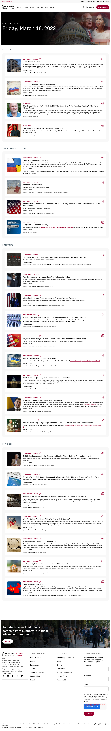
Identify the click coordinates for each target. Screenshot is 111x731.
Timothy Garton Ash (30, 73)
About (19, 7)
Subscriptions (91, 1)
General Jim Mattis (53, 171)
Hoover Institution (32, 595)
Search (32, 680)
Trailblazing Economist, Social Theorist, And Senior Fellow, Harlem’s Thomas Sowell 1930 (36, 450)
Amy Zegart (32, 484)
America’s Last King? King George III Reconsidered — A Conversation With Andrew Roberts (38, 417)
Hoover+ (52, 7)
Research (33, 661)
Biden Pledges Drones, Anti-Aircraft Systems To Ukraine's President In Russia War (34, 491)
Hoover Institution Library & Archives (63, 595)
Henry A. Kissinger (37, 346)
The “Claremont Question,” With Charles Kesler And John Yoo (27, 372)
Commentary (35, 665)
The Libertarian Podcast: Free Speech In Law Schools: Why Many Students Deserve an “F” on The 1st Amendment (43, 199)
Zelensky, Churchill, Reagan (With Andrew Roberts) (23, 395)
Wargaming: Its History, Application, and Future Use (57, 227)
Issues (32, 7)
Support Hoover (103, 7)
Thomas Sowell (33, 465)
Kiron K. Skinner (74, 171)
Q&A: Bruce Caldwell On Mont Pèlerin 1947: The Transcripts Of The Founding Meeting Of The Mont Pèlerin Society (43, 101)
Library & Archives (42, 7)
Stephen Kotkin (32, 552)
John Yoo (34, 389)
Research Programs (103, 1)
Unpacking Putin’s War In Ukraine (17, 155)
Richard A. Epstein (37, 213)
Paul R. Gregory (84, 171)
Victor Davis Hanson (42, 171)
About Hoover (35, 657)
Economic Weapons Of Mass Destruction (19, 79)
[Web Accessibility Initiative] (7, 1)
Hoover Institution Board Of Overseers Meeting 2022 (22, 123)
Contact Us (61, 668)
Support (8, 641)
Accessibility (62, 680)
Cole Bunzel (35, 192)
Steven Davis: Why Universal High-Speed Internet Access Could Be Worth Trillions (34, 312)
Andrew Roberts (36, 264)
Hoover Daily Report (10, 23)
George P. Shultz (64, 171)
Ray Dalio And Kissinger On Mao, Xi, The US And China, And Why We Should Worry (34, 332)
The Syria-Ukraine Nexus (13, 179)
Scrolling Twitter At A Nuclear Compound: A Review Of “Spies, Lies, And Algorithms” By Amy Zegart (41, 471)
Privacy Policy (95, 724)
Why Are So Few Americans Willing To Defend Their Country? (27, 513)
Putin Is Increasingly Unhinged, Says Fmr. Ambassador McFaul (27, 271)
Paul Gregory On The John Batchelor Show (20, 352)
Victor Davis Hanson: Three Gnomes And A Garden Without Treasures (30, 292)
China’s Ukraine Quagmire (14, 579)
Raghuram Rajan (29, 95)
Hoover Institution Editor (45, 595)
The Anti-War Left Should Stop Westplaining (21, 536)
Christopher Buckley (58, 264)
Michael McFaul (36, 286)
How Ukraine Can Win (13, 56)
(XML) (107, 724)
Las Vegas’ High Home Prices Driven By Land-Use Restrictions (27, 558)
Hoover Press (62, 676)
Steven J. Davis (36, 326)
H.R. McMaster (93, 171)
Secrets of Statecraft (90, 404)
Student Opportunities (65, 657)
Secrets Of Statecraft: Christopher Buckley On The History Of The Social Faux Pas (32, 252)
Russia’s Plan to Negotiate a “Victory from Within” (85, 361)
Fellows (25, 7)
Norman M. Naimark (33, 507)
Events (82, 1)
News (59, 661)
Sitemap (102, 724)
